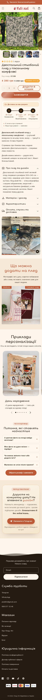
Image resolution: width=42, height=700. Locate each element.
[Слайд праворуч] (39, 31)
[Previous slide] (12, 412)
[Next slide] (30, 412)
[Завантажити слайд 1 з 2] (14, 48)
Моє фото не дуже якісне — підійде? (16, 448)
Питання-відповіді (9, 621)
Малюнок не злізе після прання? (19, 465)
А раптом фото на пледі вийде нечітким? (18, 439)
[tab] (16, 412)
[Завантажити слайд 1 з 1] (11, 48)
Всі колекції (6, 626)
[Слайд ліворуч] (3, 31)
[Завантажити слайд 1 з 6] (23, 48)
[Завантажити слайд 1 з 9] (30, 48)
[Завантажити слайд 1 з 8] (28, 48)
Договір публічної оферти (12, 660)
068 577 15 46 (7, 606)
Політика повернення (10, 664)
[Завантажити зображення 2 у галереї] (13, 54)
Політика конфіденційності (12, 655)
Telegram (5, 593)
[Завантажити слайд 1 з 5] (21, 48)
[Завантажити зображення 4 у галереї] (28, 54)
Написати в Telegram (23, 521)
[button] (2, 8)
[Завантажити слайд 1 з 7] (26, 48)
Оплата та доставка (10, 669)
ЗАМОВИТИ (21, 95)
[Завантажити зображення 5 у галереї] (36, 54)
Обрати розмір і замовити (21, 472)
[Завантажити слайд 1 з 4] (19, 48)
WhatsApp (6, 597)
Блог (3, 640)
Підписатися (21, 577)
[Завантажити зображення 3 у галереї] (21, 54)
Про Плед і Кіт (7, 631)
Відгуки (4, 635)
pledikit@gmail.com (9, 602)
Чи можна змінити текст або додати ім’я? (17, 456)
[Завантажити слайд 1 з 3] (16, 48)
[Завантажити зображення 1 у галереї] (6, 54)
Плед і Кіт (17, 696)
